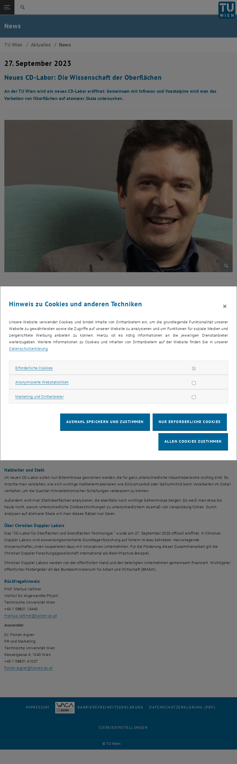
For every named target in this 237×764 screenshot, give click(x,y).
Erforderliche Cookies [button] (34, 368)
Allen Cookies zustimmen (193, 441)
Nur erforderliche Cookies (190, 421)
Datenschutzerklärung (28, 348)
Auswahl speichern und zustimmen (105, 421)
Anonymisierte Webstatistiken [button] (41, 382)
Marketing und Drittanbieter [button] (39, 396)
